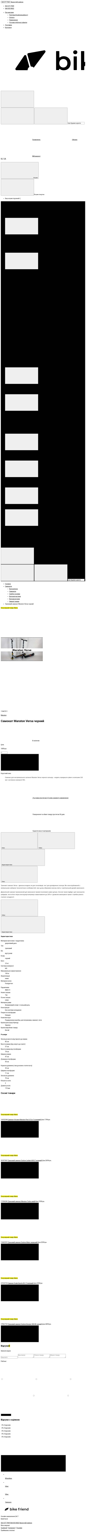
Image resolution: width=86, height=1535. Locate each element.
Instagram (11, 1528)
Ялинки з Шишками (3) (25, 363)
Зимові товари (14, 341)
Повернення (13, 20)
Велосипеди (13, 270)
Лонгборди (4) (18, 318)
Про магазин (9, 12)
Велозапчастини (15, 321)
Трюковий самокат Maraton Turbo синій (21, 1201)
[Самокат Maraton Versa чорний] (22, 669)
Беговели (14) (18, 281)
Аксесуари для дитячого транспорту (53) (27, 295)
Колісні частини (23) (20, 326)
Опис (3, 848)
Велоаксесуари (14, 333)
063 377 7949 (6, 2)
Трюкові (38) (17, 313)
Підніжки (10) (18, 338)
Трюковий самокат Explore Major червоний (22, 1242)
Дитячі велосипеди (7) (21, 275)
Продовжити (6, 1415)
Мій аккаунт (36, 156)
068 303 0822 (9, 8)
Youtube (19, 1528)
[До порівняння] (48, 624)
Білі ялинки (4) (22, 353)
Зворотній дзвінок (17, 2)
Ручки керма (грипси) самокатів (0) (30, 306)
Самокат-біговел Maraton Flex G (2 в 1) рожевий (24, 1119)
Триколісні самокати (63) (22, 293)
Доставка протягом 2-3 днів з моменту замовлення (50, 798)
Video (40, 848)
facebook (4, 1528)
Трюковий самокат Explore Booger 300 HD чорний (25, 1324)
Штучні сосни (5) (23, 361)
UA (5, 159)
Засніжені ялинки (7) (25, 356)
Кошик (35, 177)
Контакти (8, 27)
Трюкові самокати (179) (21, 288)
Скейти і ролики (14, 308)
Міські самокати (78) (20, 291)
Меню (38, 216)
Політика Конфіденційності (18, 15)
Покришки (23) (23, 331)
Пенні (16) (16, 316)
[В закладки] (17, 624)
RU (2, 159)
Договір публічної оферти (18, 22)
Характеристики (7, 864)
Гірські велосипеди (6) (21, 278)
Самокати (12, 283)
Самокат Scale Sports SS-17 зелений (20, 1283)
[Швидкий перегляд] (54, 1136)
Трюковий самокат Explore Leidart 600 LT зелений (25, 1160)
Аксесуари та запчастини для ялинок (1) (27, 346)
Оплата (11, 17)
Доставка (8, 25)
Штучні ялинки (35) (20, 348)
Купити (4, 769)
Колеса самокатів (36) (25, 300)
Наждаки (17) (22, 303)
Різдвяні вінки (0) (23, 358)
